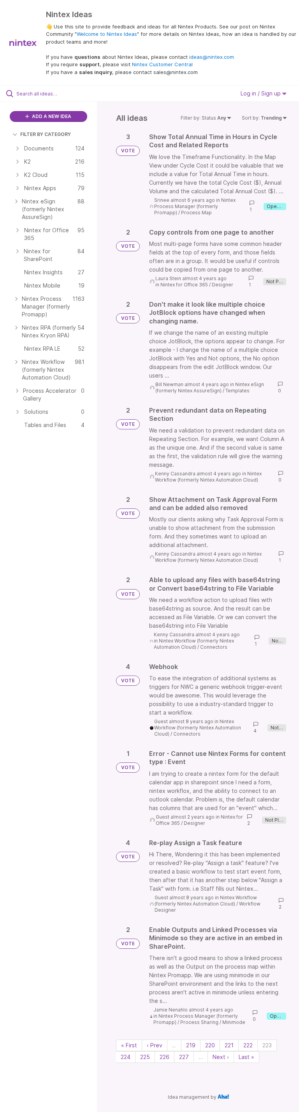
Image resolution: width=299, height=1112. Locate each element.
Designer (222, 285)
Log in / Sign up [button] (261, 93)
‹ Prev (154, 1045)
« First (129, 1045)
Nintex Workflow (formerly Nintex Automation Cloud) (208, 477)
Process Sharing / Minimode (212, 1022)
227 (184, 1057)
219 (190, 1045)
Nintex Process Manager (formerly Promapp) (195, 206)
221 (229, 1045)
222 (248, 1045)
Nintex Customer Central (162, 64)
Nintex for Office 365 (184, 285)
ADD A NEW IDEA (51, 116)
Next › (221, 1057)
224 (125, 1057)
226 (164, 1057)
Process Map (196, 212)
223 (267, 1045)
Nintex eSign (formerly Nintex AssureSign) (209, 387)
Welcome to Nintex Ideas (107, 34)
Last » (246, 1057)
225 (145, 1057)
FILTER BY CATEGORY (45, 134)
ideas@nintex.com (211, 57)
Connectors (213, 647)
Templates (237, 391)
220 (210, 1045)
